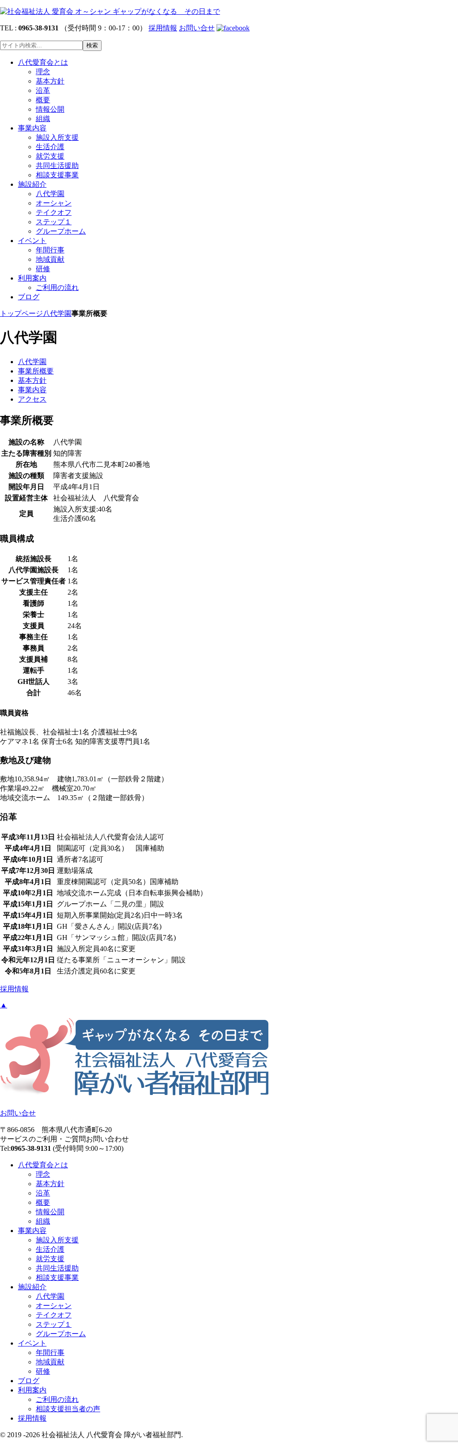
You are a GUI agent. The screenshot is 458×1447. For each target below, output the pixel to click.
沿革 (43, 90)
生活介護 (50, 147)
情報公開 (50, 109)
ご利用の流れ (57, 287)
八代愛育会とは (43, 62)
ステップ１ (54, 222)
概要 (43, 100)
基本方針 (50, 81)
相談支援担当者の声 (68, 1409)
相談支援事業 (57, 175)
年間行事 (50, 250)
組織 (43, 118)
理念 (43, 71)
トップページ (21, 313)
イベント (32, 240)
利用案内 (32, 278)
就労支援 (50, 156)
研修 (43, 269)
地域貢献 (50, 259)
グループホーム (61, 231)
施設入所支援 (57, 137)
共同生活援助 (57, 165)
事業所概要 (36, 371)
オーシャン (54, 203)
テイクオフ (54, 212)
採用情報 (162, 28)
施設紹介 (32, 184)
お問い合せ (197, 28)
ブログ (28, 297)
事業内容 (32, 128)
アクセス (32, 399)
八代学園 (50, 193)
